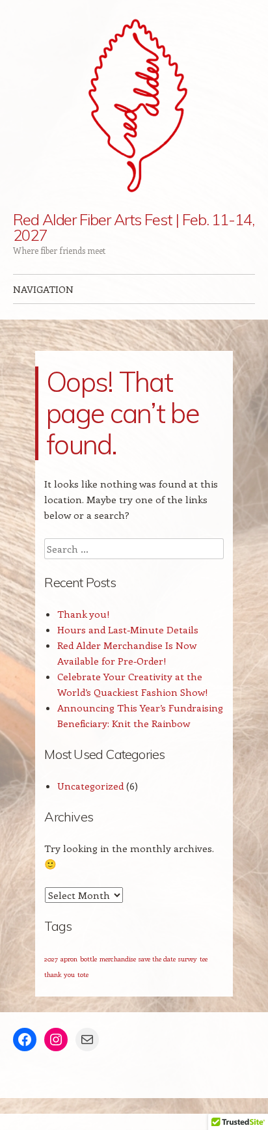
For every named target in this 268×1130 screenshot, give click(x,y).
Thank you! (83, 613)
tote (82, 974)
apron (68, 958)
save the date (157, 958)
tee (204, 958)
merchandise (118, 958)
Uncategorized (90, 785)
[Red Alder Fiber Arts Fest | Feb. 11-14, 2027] (134, 106)
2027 (51, 958)
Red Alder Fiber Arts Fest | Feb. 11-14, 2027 (133, 227)
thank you (59, 974)
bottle (88, 958)
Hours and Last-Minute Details (127, 629)
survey (187, 958)
